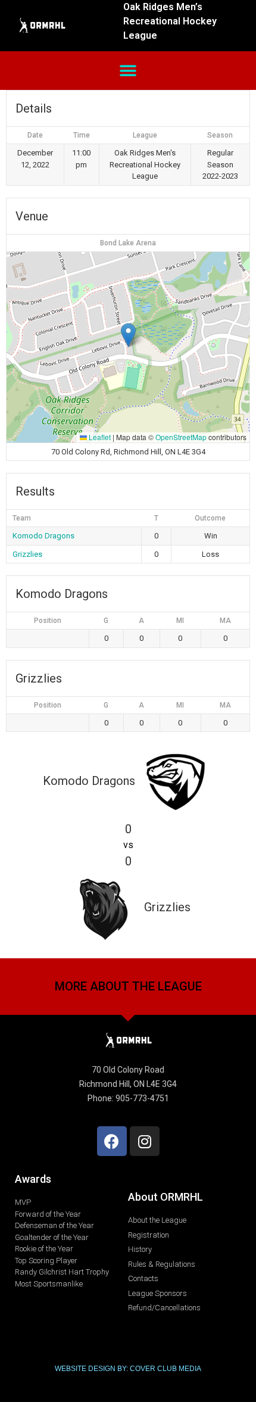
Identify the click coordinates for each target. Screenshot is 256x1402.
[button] (128, 70)
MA (225, 620)
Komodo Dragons (43, 535)
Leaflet (99, 437)
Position (47, 620)
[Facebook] (112, 1141)
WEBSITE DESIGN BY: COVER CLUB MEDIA (128, 1368)
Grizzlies (27, 554)
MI (180, 620)
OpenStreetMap (181, 437)
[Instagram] (145, 1141)
